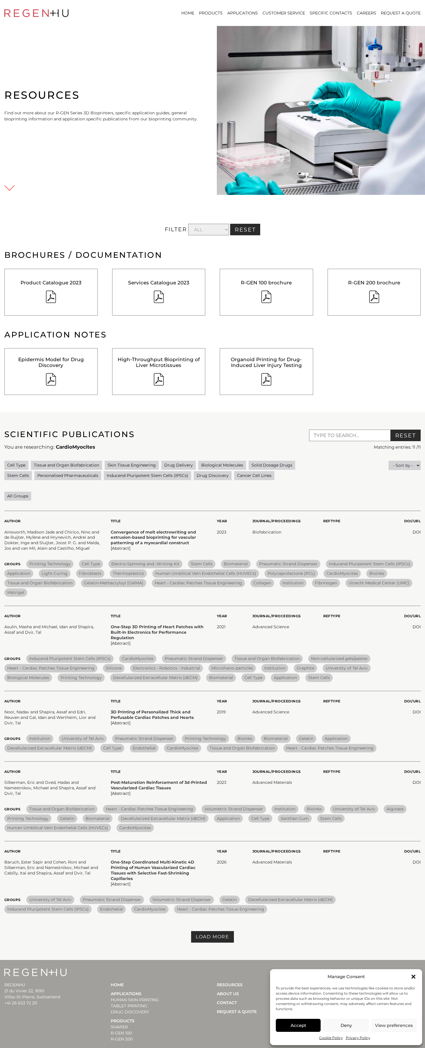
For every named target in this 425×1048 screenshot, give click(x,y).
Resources (230, 984)
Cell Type (16, 465)
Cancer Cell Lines (254, 475)
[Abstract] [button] (120, 548)
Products (211, 13)
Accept (298, 1025)
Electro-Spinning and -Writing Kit (145, 563)
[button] (413, 977)
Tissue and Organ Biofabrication (66, 465)
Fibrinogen (326, 582)
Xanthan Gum (295, 818)
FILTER (176, 229)
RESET (245, 229)
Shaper (119, 1027)
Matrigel (15, 592)
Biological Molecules (222, 465)
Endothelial (144, 748)
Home (187, 13)
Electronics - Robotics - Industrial (166, 668)
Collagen (262, 582)
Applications (242, 13)
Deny (346, 1025)
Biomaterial (236, 563)
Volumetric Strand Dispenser (233, 809)
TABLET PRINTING (129, 1005)
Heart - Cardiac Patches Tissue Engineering (198, 582)
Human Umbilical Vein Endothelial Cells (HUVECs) (205, 573)
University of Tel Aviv (347, 668)
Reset (405, 435)
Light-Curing (55, 573)
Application (18, 573)
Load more (212, 936)
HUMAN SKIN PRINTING (135, 999)
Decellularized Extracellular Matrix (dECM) (155, 677)
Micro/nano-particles (232, 668)
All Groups (17, 496)
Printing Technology (50, 563)
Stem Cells (18, 475)
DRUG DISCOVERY (130, 1012)
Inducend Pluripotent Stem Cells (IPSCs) (147, 475)
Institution (293, 582)
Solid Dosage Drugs (272, 465)
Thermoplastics (128, 573)
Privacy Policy (358, 1038)
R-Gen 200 (122, 1039)
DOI (417, 532)
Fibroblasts (90, 573)
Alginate (395, 809)
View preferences (394, 1025)
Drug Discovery (213, 475)
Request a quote (401, 13)
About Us (228, 993)
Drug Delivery (178, 465)
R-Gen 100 (121, 1033)
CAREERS (366, 13)
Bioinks (376, 573)
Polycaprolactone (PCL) (291, 573)
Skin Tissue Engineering (132, 465)
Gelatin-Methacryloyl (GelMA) (113, 582)
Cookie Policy (331, 1038)
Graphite (305, 668)
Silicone (114, 668)
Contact (227, 1002)
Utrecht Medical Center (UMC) (378, 582)
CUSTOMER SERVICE (284, 13)
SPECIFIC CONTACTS (331, 13)
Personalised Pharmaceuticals (67, 475)
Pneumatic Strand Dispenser (288, 563)
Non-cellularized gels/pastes (339, 658)
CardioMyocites (342, 573)
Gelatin (306, 738)
